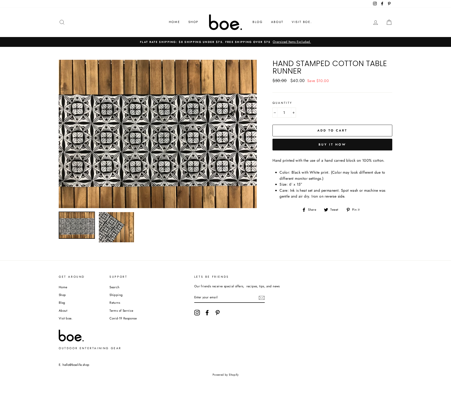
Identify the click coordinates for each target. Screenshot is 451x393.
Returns (114, 302)
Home (174, 22)
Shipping (116, 294)
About (277, 22)
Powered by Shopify (225, 375)
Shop (193, 22)
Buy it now (332, 144)
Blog (258, 22)
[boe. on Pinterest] (217, 312)
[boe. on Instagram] (197, 312)
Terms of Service (121, 310)
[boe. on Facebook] (207, 312)
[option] (225, 42)
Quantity (282, 103)
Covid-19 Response (123, 318)
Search (114, 287)
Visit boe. (302, 22)
